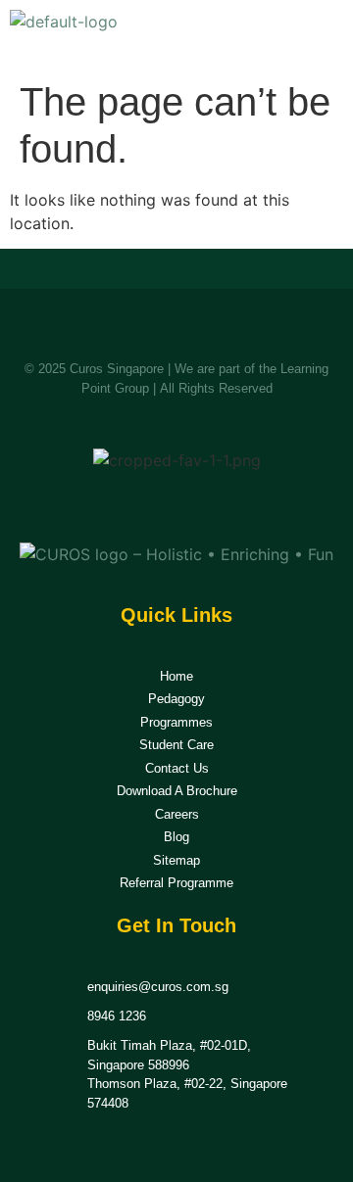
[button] (321, 35)
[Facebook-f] (154, 505)
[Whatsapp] (200, 505)
